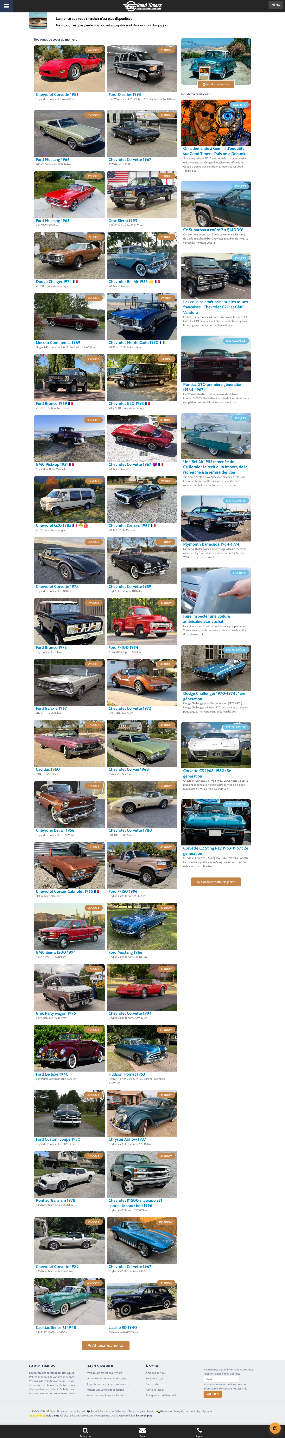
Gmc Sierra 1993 (123, 220)
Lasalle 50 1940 (123, 1327)
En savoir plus (144, 1415)
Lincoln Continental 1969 (58, 342)
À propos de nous (155, 1373)
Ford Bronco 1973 (51, 647)
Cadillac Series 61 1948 (56, 1327)
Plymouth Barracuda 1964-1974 (211, 544)
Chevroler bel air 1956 (55, 830)
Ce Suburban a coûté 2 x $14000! (213, 229)
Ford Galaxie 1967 (51, 708)
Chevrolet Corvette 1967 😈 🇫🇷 (136, 464)
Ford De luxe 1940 (52, 1074)
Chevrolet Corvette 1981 (57, 94)
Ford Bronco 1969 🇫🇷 (54, 403)
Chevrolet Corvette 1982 (57, 1266)
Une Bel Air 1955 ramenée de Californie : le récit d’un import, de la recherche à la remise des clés (215, 467)
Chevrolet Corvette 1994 (130, 1013)
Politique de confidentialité (160, 1395)
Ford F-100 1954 (123, 647)
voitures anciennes (63, 1377)
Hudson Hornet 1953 (127, 1074)
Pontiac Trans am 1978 (55, 1200)
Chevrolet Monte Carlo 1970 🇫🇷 (137, 342)
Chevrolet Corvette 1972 (130, 708)
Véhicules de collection (42, 1381)
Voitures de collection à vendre (104, 1373)
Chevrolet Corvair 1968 (129, 769)
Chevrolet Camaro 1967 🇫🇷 (132, 525)
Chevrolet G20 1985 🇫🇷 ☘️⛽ (62, 525)
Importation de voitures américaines (108, 1384)
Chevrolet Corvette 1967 (130, 159)
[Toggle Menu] (6, 6)
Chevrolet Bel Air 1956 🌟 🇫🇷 (134, 281)
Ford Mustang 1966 (53, 159)
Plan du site (152, 1384)
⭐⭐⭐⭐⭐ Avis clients (44, 1415)
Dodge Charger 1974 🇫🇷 (57, 281)
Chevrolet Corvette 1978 (57, 586)
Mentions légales (155, 1389)
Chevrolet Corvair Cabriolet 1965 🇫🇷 (67, 891)
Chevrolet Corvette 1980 (130, 830)
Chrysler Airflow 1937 (127, 1139)
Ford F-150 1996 (123, 891)
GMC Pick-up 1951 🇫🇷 (55, 464)
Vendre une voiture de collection (105, 1389)
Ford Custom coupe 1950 (58, 1139)
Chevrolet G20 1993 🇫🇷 (129, 403)
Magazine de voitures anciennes (105, 1395)
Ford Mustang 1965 (52, 220)
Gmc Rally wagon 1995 (56, 1013)
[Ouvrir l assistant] (275, 1428)
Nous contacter (154, 1378)
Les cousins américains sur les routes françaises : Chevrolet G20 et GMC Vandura (215, 307)
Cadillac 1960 (48, 769)
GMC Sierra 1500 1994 (56, 952)
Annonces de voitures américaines (106, 1378)
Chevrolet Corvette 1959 (130, 586)
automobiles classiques (60, 1373)
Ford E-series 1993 (125, 94)
